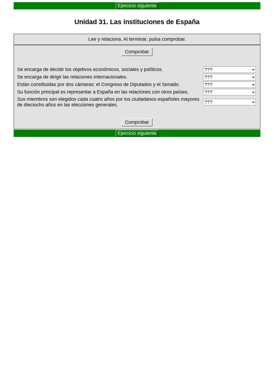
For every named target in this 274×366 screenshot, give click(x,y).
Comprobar (137, 51)
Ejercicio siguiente (137, 5)
